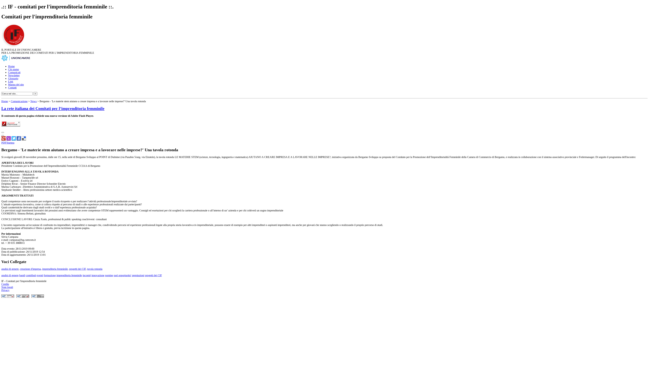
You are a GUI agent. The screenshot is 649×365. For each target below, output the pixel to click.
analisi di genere (10, 268)
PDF (3, 142)
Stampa (10, 142)
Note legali (7, 287)
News (33, 101)
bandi (22, 275)
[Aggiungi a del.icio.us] (24, 139)
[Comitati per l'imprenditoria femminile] (14, 46)
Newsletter (14, 75)
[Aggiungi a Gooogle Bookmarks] (3, 139)
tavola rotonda (94, 268)
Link (10, 81)
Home (11, 66)
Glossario (13, 78)
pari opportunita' (122, 275)
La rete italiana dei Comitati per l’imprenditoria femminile (52, 108)
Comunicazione (19, 101)
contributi (31, 275)
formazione (50, 275)
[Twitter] (13, 139)
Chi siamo (13, 69)
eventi (40, 275)
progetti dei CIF (77, 268)
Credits (5, 284)
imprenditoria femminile (55, 268)
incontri (87, 275)
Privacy (5, 290)
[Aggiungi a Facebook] (19, 139)
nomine (109, 275)
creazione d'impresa (30, 268)
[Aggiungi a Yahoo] (8, 139)
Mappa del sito (16, 84)
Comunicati (14, 72)
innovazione (97, 275)
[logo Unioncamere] (15, 60)
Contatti (12, 87)
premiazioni (138, 275)
